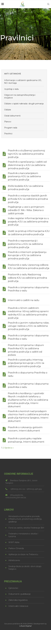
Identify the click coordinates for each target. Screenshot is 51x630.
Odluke (7, 109)
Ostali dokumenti (12, 115)
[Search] (48, 4)
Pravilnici (8, 133)
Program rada (10, 127)
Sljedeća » (9, 448)
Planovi (7, 121)
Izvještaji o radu (11, 89)
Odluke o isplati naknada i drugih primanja (24, 103)
